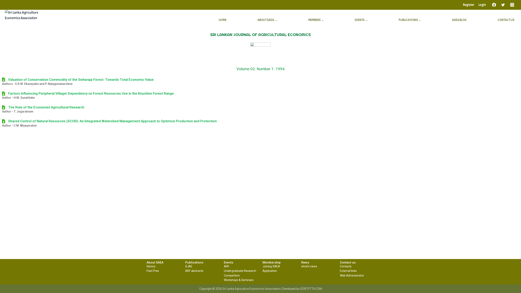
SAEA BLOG (459, 20)
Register (468, 5)
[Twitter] (503, 5)
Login (482, 5)
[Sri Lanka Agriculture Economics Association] (28, 20)
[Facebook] (494, 5)
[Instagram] (512, 5)
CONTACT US (506, 20)
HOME (223, 20)
